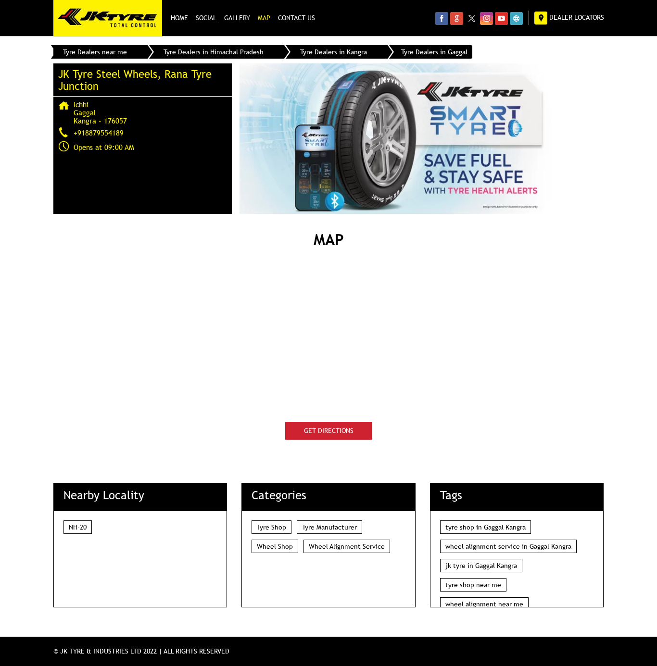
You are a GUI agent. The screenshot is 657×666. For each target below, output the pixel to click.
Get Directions (329, 430)
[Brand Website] (516, 18)
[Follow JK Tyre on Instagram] (486, 18)
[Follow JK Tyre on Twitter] (471, 18)
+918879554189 (99, 132)
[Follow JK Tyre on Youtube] (501, 18)
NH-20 (78, 527)
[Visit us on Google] (456, 18)
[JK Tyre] (107, 18)
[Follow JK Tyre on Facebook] (441, 18)
